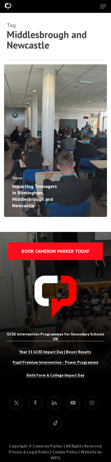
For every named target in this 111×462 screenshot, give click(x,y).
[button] (103, 6)
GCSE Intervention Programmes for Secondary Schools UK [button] (55, 336)
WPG (55, 458)
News (17, 178)
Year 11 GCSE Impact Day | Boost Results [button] (55, 352)
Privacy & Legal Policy (29, 452)
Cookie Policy (65, 452)
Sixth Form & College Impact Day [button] (55, 375)
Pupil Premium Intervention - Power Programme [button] (55, 362)
